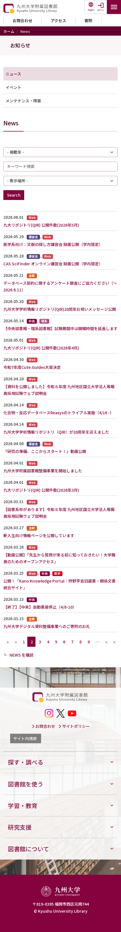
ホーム (8, 31)
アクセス (58, 20)
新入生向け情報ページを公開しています (38, 535)
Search (14, 195)
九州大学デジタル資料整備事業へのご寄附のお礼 (46, 626)
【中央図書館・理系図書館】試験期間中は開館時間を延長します (60, 328)
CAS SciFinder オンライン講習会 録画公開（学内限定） (53, 263)
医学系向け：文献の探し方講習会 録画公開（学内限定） (53, 244)
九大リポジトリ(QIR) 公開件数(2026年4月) (41, 348)
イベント (13, 87)
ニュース (13, 74)
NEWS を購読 (21, 655)
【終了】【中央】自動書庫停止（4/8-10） (40, 607)
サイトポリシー (75, 726)
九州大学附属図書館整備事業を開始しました (42, 470)
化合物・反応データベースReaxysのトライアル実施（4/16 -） (58, 412)
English (91, 10)
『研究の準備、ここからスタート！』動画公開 (44, 451)
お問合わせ (22, 20)
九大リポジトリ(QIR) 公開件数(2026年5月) (41, 225)
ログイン (100, 10)
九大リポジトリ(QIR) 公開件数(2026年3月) (41, 490)
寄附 (88, 20)
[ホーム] (30, 8)
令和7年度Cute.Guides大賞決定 (32, 367)
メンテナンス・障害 (23, 100)
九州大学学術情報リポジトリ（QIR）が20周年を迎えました (56, 432)
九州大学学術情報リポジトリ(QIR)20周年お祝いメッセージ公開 (59, 309)
